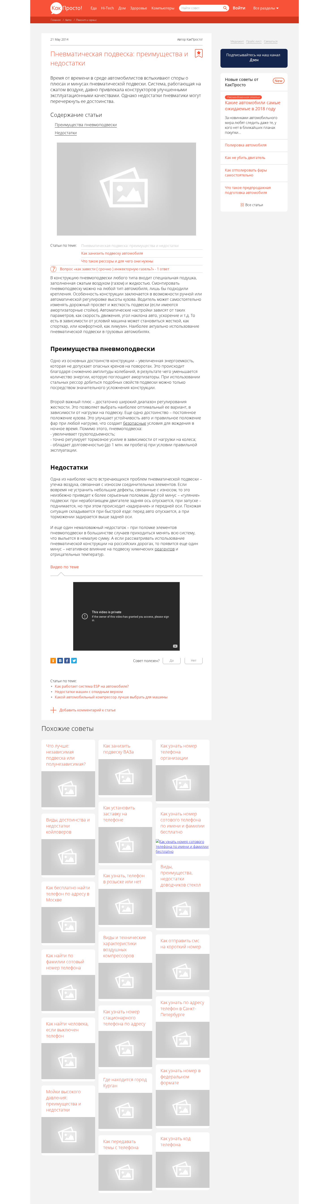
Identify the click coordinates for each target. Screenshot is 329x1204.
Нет (194, 660)
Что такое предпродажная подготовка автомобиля (248, 190)
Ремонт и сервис (86, 20)
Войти (239, 8)
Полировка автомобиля (246, 145)
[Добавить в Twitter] (74, 660)
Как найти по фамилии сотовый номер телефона (65, 962)
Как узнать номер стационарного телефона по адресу (124, 1018)
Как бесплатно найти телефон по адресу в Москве (68, 894)
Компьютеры (163, 8)
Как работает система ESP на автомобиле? (92, 686)
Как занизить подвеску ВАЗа (118, 749)
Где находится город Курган (125, 1082)
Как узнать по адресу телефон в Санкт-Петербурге (182, 1008)
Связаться (271, 41)
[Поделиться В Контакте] (60, 660)
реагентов (165, 549)
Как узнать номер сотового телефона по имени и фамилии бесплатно (182, 823)
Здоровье (138, 8)
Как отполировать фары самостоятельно (246, 173)
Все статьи (254, 204)
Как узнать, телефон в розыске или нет (124, 879)
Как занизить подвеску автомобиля (112, 253)
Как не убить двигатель (245, 157)
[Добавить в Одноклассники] (53, 660)
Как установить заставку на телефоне (119, 814)
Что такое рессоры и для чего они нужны (117, 261)
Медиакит (237, 41)
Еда (94, 8)
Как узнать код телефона (175, 1141)
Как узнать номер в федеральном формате (180, 1077)
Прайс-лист (254, 41)
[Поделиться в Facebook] (67, 660)
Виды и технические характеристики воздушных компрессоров (124, 946)
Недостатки (66, 132)
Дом (122, 8)
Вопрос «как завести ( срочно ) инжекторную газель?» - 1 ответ (114, 268)
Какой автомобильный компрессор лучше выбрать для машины (111, 697)
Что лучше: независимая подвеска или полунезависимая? (65, 755)
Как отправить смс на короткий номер (180, 944)
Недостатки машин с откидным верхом (89, 691)
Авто (68, 20)
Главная (56, 20)
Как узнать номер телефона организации (178, 752)
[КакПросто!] (66, 8)
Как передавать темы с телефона (121, 1144)
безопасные (134, 423)
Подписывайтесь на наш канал (253, 57)
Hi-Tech (107, 8)
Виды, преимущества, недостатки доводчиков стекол (180, 876)
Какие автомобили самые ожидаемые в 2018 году (252, 106)
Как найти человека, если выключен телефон (67, 1030)
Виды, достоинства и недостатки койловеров (68, 826)
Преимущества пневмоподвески (86, 124)
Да (172, 660)
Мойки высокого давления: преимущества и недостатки (63, 1101)
